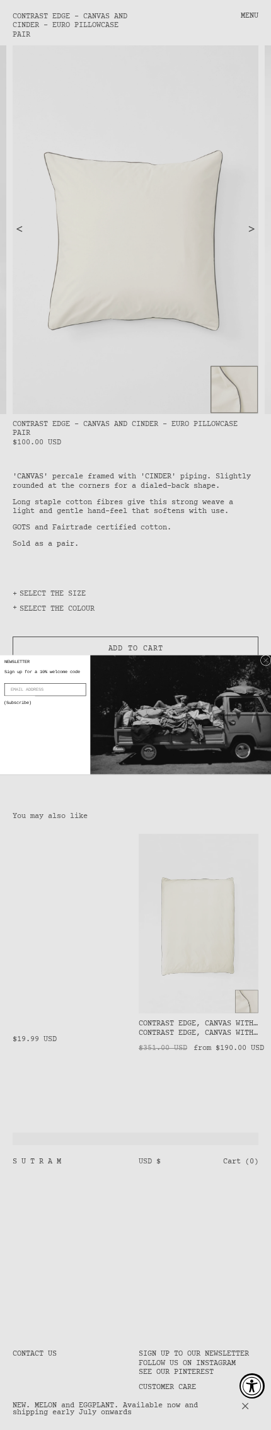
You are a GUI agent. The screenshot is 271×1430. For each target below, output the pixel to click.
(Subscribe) (18, 703)
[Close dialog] (266, 660)
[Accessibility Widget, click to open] (252, 1385)
